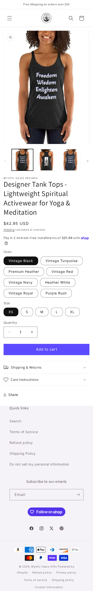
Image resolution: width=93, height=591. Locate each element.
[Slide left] (5, 161)
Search (15, 421)
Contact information (49, 587)
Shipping (9, 229)
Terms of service (35, 580)
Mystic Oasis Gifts (44, 566)
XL (72, 312)
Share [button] (13, 395)
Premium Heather (24, 271)
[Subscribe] (78, 494)
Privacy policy (66, 572)
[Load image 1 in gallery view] (22, 160)
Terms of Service (24, 432)
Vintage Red (62, 271)
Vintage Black (21, 261)
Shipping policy (63, 580)
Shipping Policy (23, 453)
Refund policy (21, 443)
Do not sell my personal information (39, 464)
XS (11, 312)
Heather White (57, 282)
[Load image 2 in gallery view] (46, 160)
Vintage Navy (21, 282)
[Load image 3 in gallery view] (70, 160)
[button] (9, 18)
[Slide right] (88, 161)
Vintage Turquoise (62, 261)
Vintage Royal (21, 293)
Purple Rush (56, 293)
